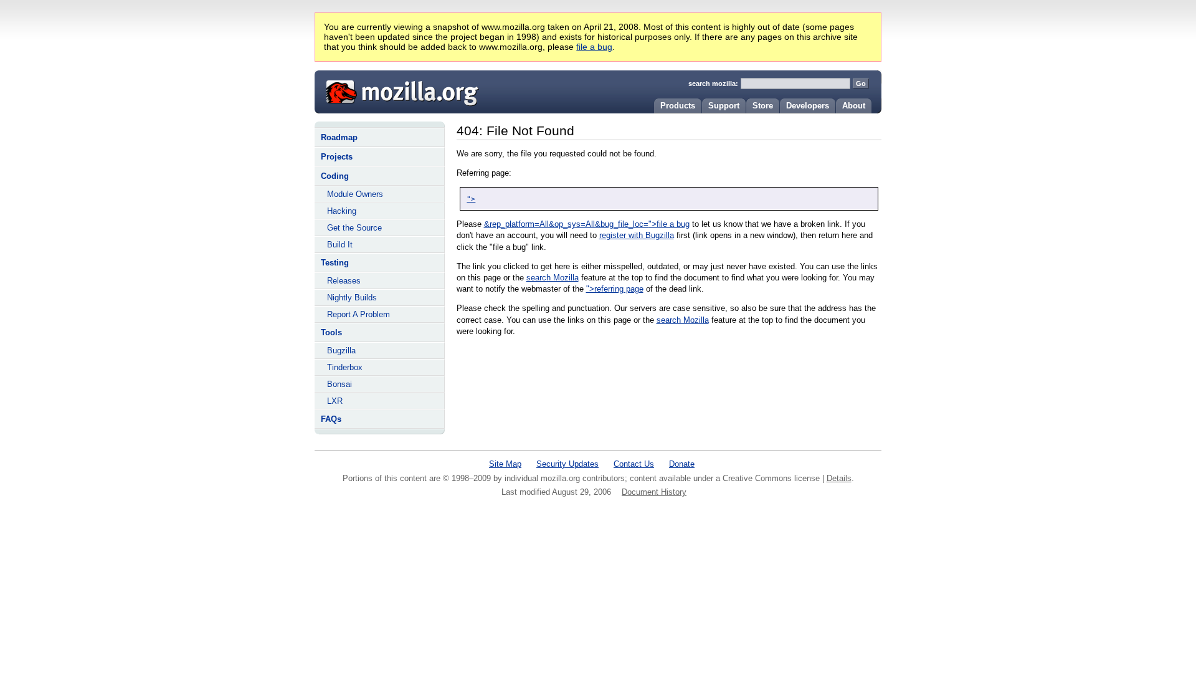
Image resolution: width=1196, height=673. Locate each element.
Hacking (341, 211)
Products (677, 105)
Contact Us (634, 464)
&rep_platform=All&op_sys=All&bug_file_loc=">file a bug (587, 224)
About (853, 105)
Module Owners (355, 194)
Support (723, 105)
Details (839, 478)
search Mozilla (552, 277)
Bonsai (339, 384)
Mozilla (398, 90)
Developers (807, 105)
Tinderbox (345, 367)
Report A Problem (358, 314)
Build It (340, 244)
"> (471, 199)
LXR (335, 401)
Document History (654, 492)
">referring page (614, 289)
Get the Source (354, 227)
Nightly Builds (352, 297)
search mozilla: (713, 83)
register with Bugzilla (636, 235)
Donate (682, 464)
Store (762, 105)
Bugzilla (341, 350)
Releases (344, 280)
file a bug (594, 47)
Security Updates (567, 464)
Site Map (505, 464)
